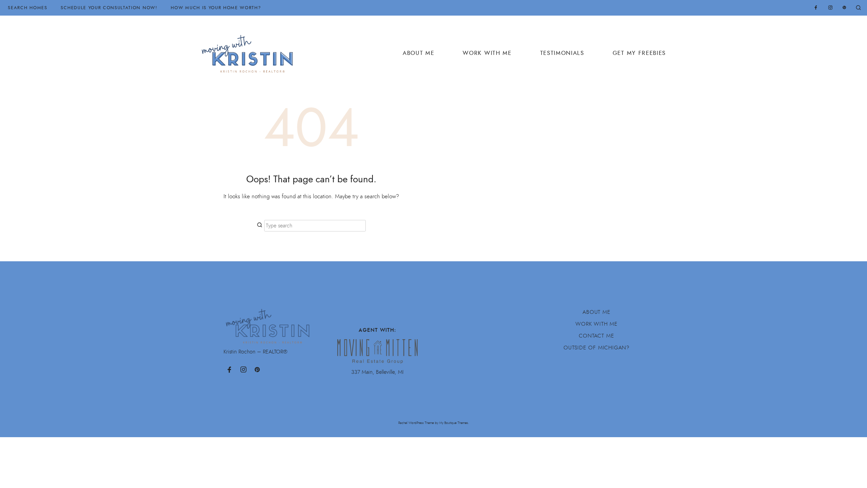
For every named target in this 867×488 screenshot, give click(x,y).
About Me (418, 53)
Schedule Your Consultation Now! (109, 7)
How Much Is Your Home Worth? (216, 7)
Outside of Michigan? (597, 347)
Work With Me (487, 53)
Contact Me (596, 336)
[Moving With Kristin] (250, 50)
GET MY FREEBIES (639, 53)
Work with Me (596, 324)
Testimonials (562, 53)
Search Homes (27, 7)
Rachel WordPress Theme (416, 422)
